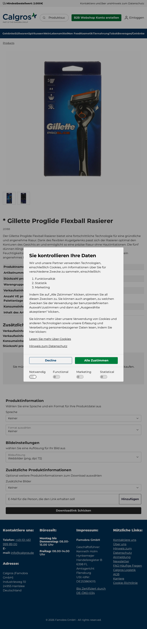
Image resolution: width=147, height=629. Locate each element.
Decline (50, 360)
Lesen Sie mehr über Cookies (50, 339)
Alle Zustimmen (96, 360)
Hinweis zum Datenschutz (48, 346)
